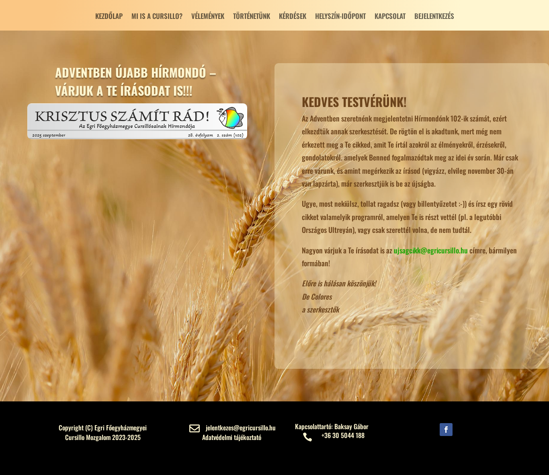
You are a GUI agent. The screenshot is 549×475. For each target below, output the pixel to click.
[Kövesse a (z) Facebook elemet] (446, 429)
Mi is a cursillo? (156, 17)
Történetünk (251, 17)
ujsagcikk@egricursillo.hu (431, 250)
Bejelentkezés (434, 17)
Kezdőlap (109, 17)
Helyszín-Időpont (340, 17)
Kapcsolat (390, 17)
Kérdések (292, 17)
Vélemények (207, 17)
